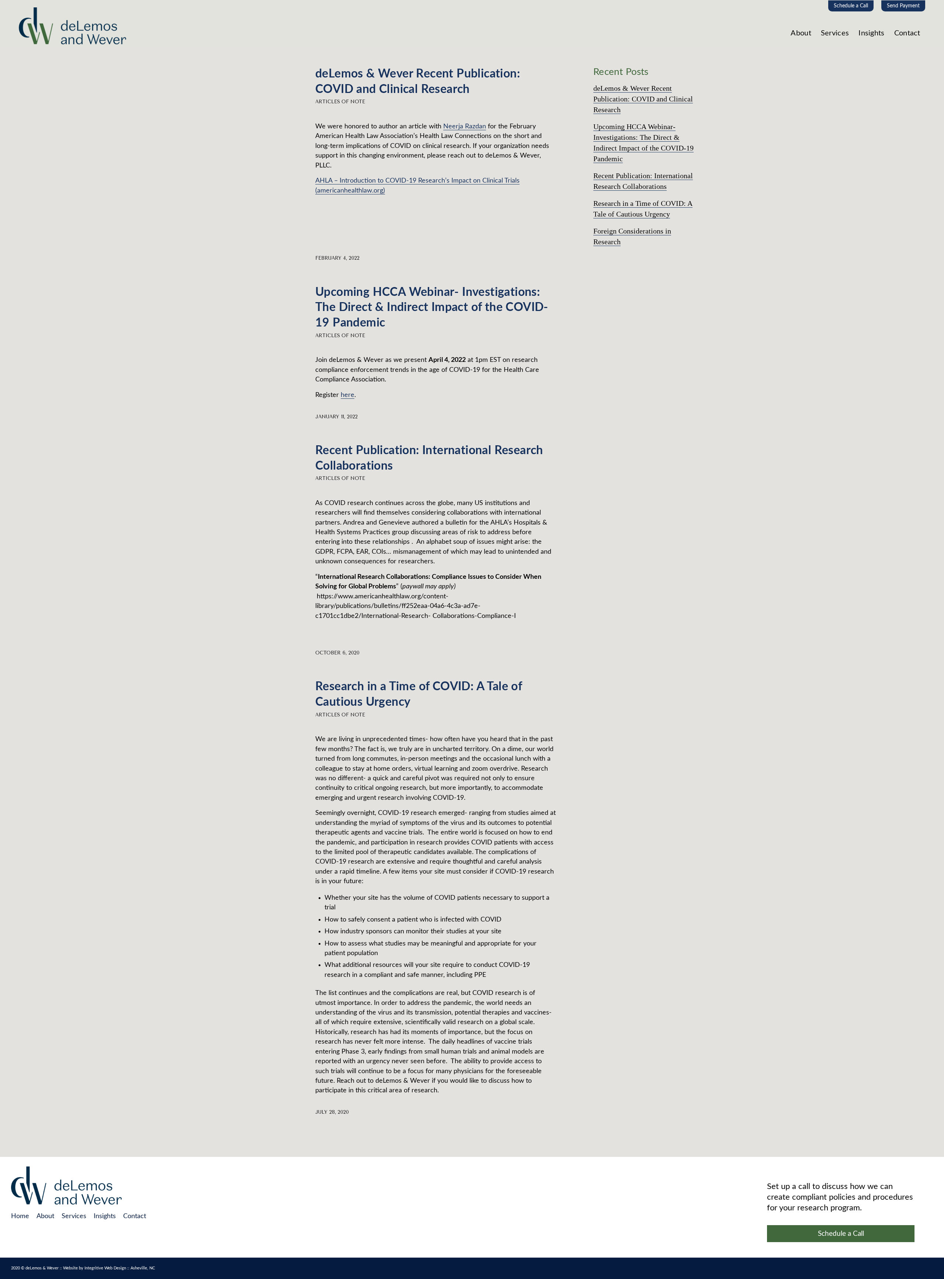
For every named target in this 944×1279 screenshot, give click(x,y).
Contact (134, 1216)
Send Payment (903, 5)
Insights (105, 1216)
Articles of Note (340, 101)
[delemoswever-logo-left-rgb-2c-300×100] (72, 28)
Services (74, 1216)
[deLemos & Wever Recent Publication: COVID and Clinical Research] (264, 83)
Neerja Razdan (464, 126)
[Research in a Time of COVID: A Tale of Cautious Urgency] (264, 696)
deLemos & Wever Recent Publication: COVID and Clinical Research (643, 99)
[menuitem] (851, 6)
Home (20, 1216)
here (347, 395)
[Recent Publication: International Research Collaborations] (264, 460)
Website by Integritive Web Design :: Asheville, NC (109, 1268)
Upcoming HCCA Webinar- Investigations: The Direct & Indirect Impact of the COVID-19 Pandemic (431, 307)
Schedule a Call (851, 5)
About (45, 1216)
